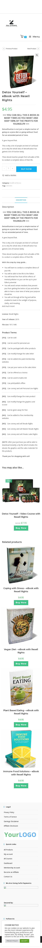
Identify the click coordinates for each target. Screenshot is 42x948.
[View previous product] (3, 48)
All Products (8, 850)
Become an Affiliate (11, 872)
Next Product (31, 49)
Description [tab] (21, 200)
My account (8, 854)
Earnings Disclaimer (11, 821)
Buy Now (26, 169)
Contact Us (8, 876)
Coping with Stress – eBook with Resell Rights (21, 590)
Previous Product (11, 49)
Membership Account (12, 868)
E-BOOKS (9, 186)
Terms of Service (10, 817)
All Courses (8, 858)
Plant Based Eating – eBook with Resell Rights (21, 712)
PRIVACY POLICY (12, 941)
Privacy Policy (9, 812)
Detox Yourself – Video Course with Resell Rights (21, 515)
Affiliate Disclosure (11, 826)
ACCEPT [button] (24, 941)
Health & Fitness (15, 183)
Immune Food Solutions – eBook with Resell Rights (21, 773)
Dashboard (8, 863)
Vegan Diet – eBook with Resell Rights (21, 651)
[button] (37, 55)
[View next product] (38, 48)
